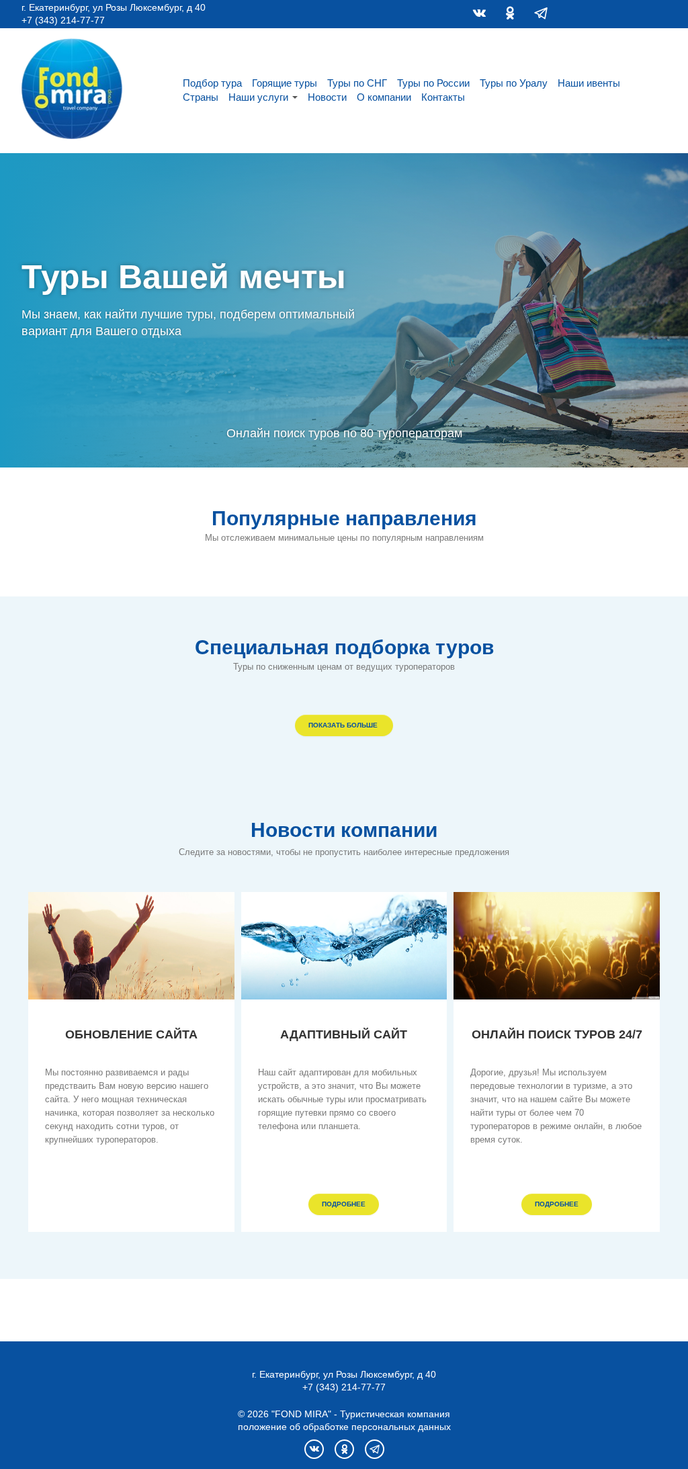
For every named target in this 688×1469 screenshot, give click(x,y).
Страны (200, 97)
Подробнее (344, 1204)
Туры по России (433, 83)
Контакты (443, 97)
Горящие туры (284, 83)
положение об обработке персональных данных (344, 1426)
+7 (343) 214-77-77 (63, 20)
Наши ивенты (589, 83)
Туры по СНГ (357, 83)
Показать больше (344, 725)
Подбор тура (212, 83)
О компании (384, 97)
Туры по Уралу (514, 83)
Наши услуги (258, 97)
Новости (327, 97)
